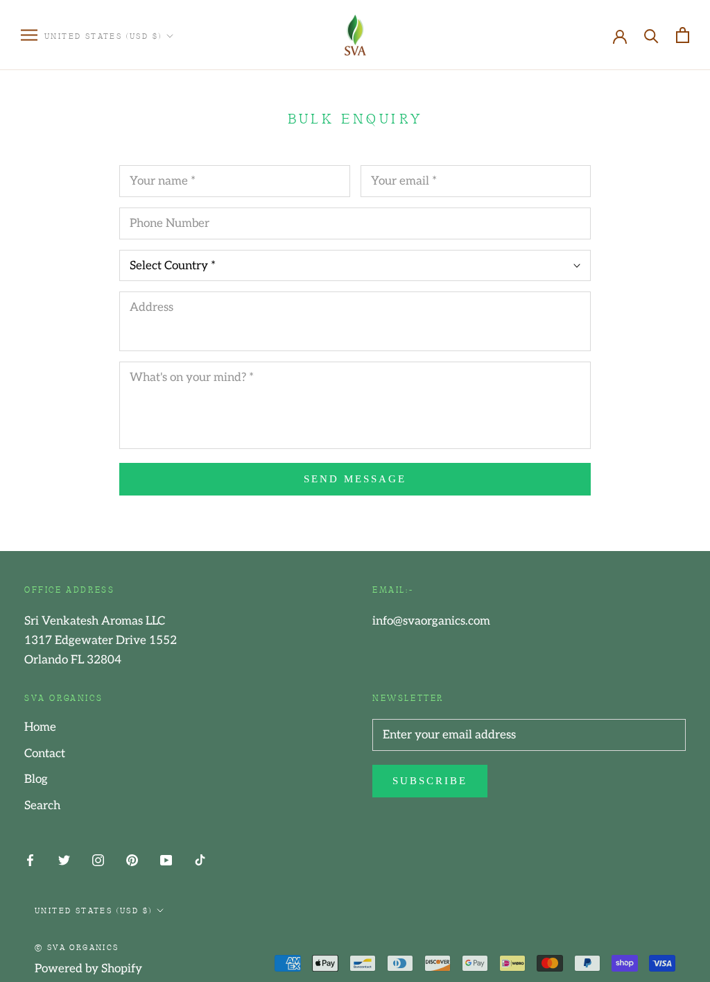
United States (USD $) (103, 35)
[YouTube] (166, 859)
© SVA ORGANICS (77, 946)
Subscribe (429, 780)
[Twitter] (64, 859)
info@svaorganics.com (431, 621)
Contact (44, 754)
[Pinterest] (132, 859)
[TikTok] (200, 859)
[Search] (651, 35)
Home (40, 727)
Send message (355, 478)
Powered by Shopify (88, 969)
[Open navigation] (29, 35)
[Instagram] (98, 859)
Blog (36, 779)
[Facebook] (30, 859)
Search (42, 806)
